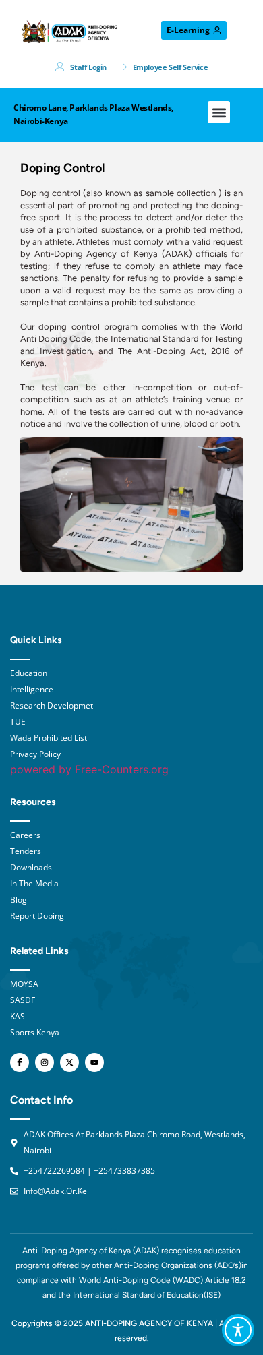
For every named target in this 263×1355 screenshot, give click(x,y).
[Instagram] (44, 1062)
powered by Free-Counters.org (89, 769)
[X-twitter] (69, 1062)
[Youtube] (94, 1062)
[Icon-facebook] (19, 1062)
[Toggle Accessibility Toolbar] (238, 1330)
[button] (219, 112)
